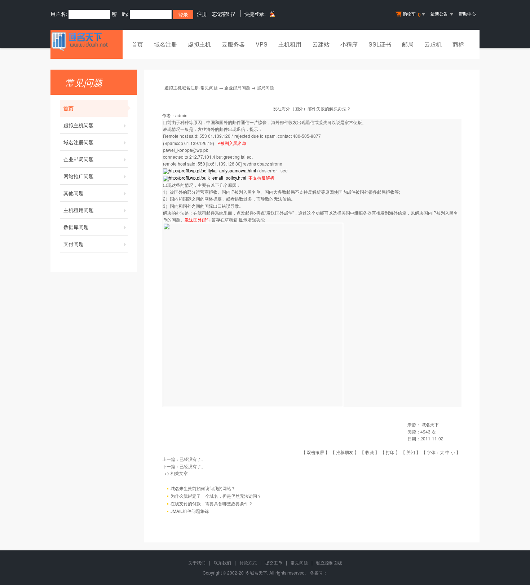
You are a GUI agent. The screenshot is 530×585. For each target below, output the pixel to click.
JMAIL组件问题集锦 (190, 511)
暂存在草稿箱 (225, 219)
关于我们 (197, 562)
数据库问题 (76, 226)
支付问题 (73, 243)
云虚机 (433, 44)
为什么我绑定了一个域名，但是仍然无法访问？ (216, 496)
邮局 (408, 44)
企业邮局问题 (78, 159)
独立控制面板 (329, 562)
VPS (262, 44)
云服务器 (233, 44)
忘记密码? (223, 13)
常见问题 (299, 562)
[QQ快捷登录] (272, 14)
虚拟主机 (199, 44)
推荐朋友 (344, 452)
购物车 (412, 14)
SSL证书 (379, 44)
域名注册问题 (78, 142)
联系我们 (222, 562)
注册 (202, 13)
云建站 (321, 44)
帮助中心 (467, 13)
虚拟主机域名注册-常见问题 (191, 87)
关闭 (410, 452)
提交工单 (273, 562)
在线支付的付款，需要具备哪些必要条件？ (212, 503)
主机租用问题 (78, 210)
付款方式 (248, 562)
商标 (458, 44)
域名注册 (165, 44)
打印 (390, 452)
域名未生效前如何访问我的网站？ (203, 488)
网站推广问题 (78, 176)
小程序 (349, 44)
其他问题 (73, 193)
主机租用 (289, 44)
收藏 (369, 452)
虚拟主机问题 (78, 125)
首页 (137, 44)
